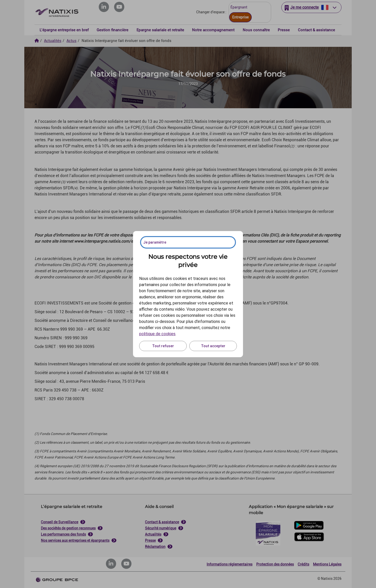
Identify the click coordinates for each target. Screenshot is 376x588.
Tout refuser (163, 346)
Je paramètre (154, 242)
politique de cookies (157, 333)
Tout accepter (213, 346)
